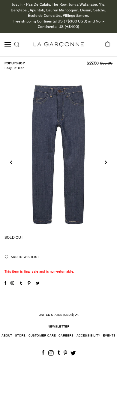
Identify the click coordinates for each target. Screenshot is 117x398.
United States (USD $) (57, 314)
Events (109, 335)
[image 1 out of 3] (58, 154)
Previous (11, 162)
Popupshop (14, 63)
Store (20, 335)
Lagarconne (59, 44)
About (7, 335)
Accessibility (88, 335)
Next (105, 162)
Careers (66, 335)
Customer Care (42, 335)
